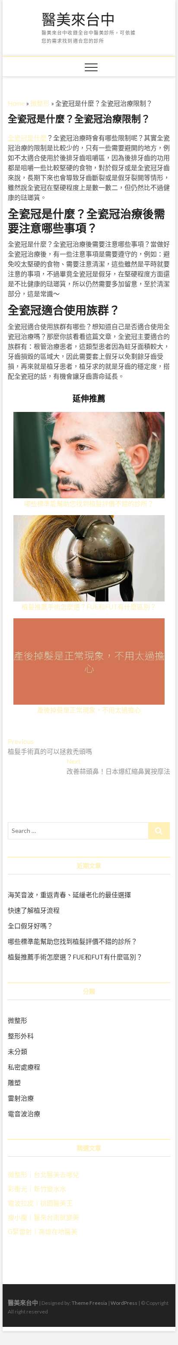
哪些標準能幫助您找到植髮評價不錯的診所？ (89, 503)
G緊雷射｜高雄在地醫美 (42, 1231)
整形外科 (21, 1036)
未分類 (17, 1051)
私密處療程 (24, 1067)
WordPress (124, 1303)
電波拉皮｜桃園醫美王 (40, 1203)
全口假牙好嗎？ (30, 926)
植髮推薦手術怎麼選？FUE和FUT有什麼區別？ (89, 607)
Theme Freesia (89, 1303)
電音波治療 (24, 1113)
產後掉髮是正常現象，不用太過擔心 (89, 710)
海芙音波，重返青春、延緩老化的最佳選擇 (69, 895)
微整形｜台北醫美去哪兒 (43, 1174)
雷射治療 (21, 1098)
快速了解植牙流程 (34, 910)
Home (16, 103)
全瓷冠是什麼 (27, 138)
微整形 (40, 103)
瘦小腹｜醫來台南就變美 (43, 1217)
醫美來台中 (78, 20)
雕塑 (14, 1082)
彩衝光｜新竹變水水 (37, 1189)
